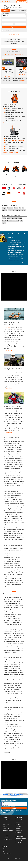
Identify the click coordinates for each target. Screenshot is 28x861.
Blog (4, 833)
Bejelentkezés (19, 822)
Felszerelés (23, 10)
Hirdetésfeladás (22, 1)
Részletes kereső (14, 34)
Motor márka (6, 13)
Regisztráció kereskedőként (19, 842)
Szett (21, 220)
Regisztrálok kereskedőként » (11, 152)
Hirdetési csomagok (20, 838)
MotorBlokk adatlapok (6, 836)
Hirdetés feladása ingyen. (14, 39)
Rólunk (4, 851)
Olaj (23, 208)
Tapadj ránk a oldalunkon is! (14, 794)
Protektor (9, 220)
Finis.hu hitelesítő (6, 856)
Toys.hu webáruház (7, 853)
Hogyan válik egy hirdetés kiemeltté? (14, 54)
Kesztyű (20, 218)
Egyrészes (14, 218)
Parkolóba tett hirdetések (6, 821)
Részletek (22, 80)
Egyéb (23, 210)
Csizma (4, 218)
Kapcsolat (5, 849)
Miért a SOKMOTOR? (6, 827)
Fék (20, 208)
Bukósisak (16, 220)
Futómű (16, 208)
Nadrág (4, 220)
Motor (9, 210)
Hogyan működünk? (8, 830)
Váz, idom (18, 210)
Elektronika (10, 208)
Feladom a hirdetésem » (9, 122)
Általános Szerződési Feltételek (18, 826)
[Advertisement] (14, 287)
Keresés (15, 27)
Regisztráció (18, 820)
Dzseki (8, 218)
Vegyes (4, 208)
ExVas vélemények (7, 839)
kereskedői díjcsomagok (18, 140)
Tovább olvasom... (8, 350)
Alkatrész (15, 10)
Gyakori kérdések (7, 824)
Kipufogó (4, 210)
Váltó (14, 210)
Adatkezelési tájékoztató (18, 831)
